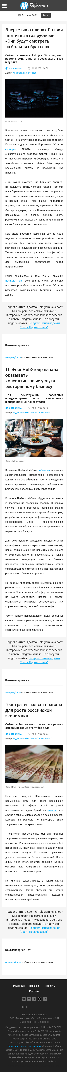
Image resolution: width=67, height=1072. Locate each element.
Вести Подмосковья (34, 6)
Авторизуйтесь (13, 357)
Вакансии (34, 985)
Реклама (34, 991)
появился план (14, 280)
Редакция (19, 985)
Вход (45, 15)
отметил (52, 810)
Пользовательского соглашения (24, 1046)
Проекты (50, 985)
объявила (44, 470)
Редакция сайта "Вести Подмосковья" (32, 412)
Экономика (15, 68)
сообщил (10, 149)
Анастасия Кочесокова (24, 73)
